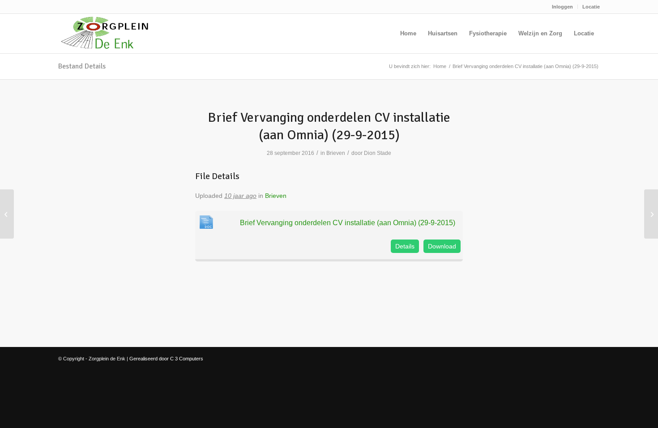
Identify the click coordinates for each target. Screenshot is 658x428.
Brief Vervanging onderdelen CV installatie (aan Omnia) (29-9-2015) (347, 222)
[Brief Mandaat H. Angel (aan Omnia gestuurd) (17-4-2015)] (7, 214)
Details (404, 246)
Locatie (591, 6)
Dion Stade (377, 153)
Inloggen (562, 6)
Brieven (335, 153)
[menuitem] (562, 6)
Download (442, 246)
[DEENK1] (104, 33)
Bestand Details (82, 66)
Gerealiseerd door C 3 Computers (166, 358)
